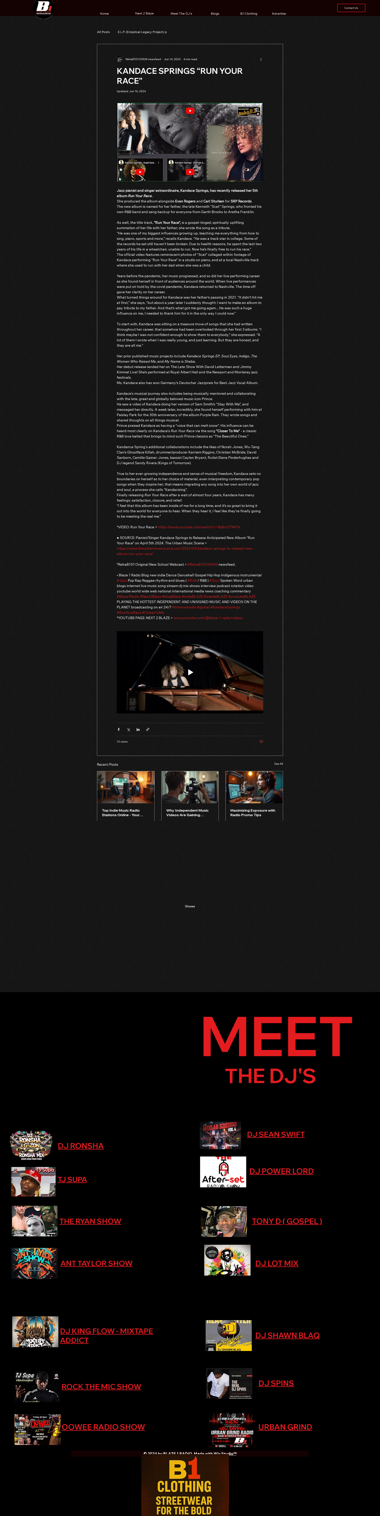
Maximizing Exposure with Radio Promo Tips (252, 812)
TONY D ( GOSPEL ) (287, 1221)
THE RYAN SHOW (90, 1221)
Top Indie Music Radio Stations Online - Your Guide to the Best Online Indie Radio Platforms (123, 812)
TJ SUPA (72, 1179)
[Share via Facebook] (119, 729)
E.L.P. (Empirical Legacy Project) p (142, 32)
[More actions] (260, 59)
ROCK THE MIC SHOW (101, 1386)
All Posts (103, 32)
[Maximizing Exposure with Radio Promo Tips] (254, 787)
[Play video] (190, 672)
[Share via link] (148, 729)
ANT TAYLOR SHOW (96, 1263)
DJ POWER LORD (281, 1171)
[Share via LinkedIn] (138, 729)
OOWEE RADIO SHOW (103, 1427)
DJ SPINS (276, 1383)
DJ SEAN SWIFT (276, 1134)
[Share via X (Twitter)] (128, 729)
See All (278, 764)
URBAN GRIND (285, 1427)
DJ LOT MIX (276, 1263)
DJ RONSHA (81, 1146)
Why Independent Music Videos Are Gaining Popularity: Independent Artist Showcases (187, 812)
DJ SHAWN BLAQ (287, 1335)
